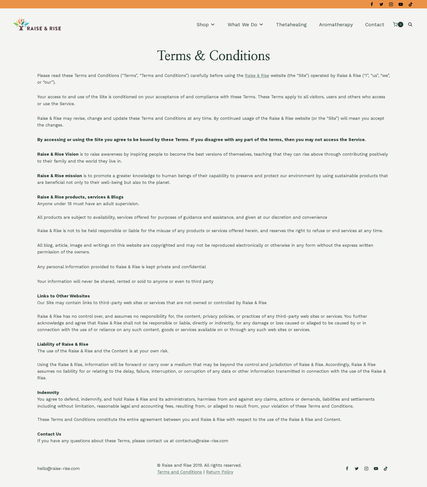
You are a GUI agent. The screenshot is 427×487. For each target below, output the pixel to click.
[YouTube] (401, 4)
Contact (374, 24)
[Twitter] (381, 4)
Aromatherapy (336, 24)
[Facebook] (372, 4)
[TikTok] (410, 4)
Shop (203, 24)
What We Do (242, 24)
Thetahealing (291, 24)
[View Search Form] (410, 24)
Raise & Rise (257, 75)
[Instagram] (391, 4)
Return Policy (219, 471)
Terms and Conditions (179, 471)
